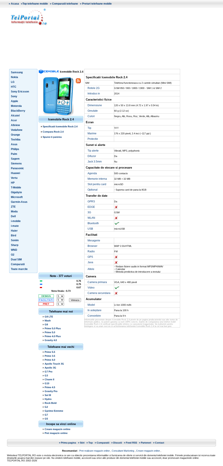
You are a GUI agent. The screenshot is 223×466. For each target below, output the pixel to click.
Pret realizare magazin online (94, 450)
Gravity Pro (51, 391)
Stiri (82, 442)
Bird (13, 235)
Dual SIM (16, 259)
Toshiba (15, 139)
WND (14, 249)
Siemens (16, 163)
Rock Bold (51, 403)
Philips (15, 149)
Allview (15, 125)
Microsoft (17, 197)
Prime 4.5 (50, 387)
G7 (46, 414)
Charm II (49, 379)
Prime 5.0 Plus (53, 328)
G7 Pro (48, 371)
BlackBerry (18, 110)
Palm (14, 153)
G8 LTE (49, 316)
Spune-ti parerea (52, 137)
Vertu (14, 177)
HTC (13, 86)
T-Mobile (16, 187)
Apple (14, 101)
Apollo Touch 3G (54, 363)
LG (12, 82)
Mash (48, 320)
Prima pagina (68, 442)
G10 (47, 383)
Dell (13, 216)
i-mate (15, 225)
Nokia (14, 77)
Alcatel (15, 115)
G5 (46, 418)
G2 (46, 407)
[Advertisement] (133, 37)
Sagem (15, 158)
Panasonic (17, 168)
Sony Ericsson (20, 91)
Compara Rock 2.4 (53, 131)
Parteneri (146, 442)
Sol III (48, 395)
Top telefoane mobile (35, 3)
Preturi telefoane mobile (97, 3)
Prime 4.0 (50, 359)
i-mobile (16, 221)
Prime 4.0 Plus (53, 336)
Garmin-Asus (19, 201)
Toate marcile (19, 269)
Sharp (14, 245)
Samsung (17, 72)
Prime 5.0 (50, 332)
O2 (12, 254)
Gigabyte (16, 192)
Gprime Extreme (54, 411)
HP (13, 182)
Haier (14, 230)
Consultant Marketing (123, 450)
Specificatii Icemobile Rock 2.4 (60, 126)
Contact (159, 442)
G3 (46, 375)
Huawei (15, 173)
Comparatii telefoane (65, 3)
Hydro (48, 399)
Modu (14, 211)
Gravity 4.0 (51, 340)
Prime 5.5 (50, 352)
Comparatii (18, 264)
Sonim (15, 240)
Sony (14, 96)
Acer (14, 120)
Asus (14, 144)
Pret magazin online (56, 433)
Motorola (16, 106)
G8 (46, 324)
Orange (15, 134)
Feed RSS (131, 442)
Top (90, 442)
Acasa (15, 3)
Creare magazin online (57, 429)
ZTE (13, 206)
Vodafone (16, 129)
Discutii (117, 442)
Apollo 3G (50, 367)
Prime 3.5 (50, 356)
